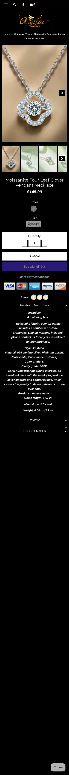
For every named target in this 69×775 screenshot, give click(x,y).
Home (7, 34)
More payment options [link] (34, 276)
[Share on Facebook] (33, 297)
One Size (33, 224)
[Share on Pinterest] (45, 297)
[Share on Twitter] (39, 297)
